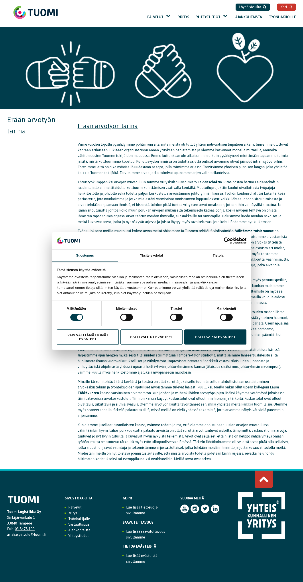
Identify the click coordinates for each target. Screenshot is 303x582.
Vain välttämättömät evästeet (87, 337)
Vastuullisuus (78, 524)
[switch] (126, 317)
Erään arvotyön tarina (108, 125)
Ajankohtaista (248, 17)
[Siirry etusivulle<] (35, 18)
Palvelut (155, 17)
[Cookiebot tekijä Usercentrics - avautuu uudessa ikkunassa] (227, 241)
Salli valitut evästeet (151, 337)
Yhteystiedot (208, 17)
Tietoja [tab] (218, 255)
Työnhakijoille (282, 17)
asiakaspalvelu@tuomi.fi (26, 534)
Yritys (183, 17)
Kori (284, 7)
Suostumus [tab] (85, 255)
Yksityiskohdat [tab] (151, 255)
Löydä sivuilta (250, 7)
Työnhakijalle (79, 519)
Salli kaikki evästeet (215, 337)
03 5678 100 (25, 529)
